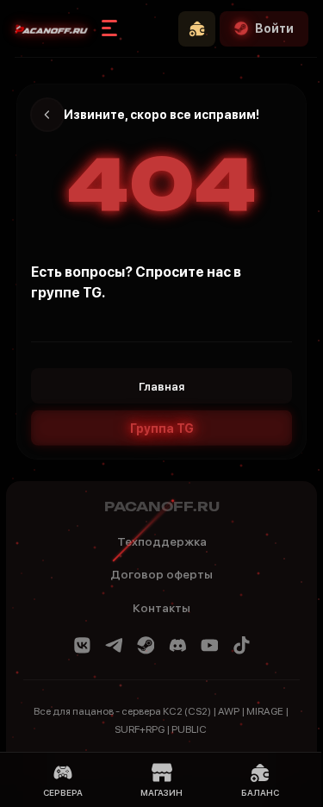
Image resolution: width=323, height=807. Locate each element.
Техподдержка (162, 541)
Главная (161, 386)
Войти (274, 28)
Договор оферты (161, 574)
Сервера (63, 792)
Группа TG (162, 428)
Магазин (161, 792)
